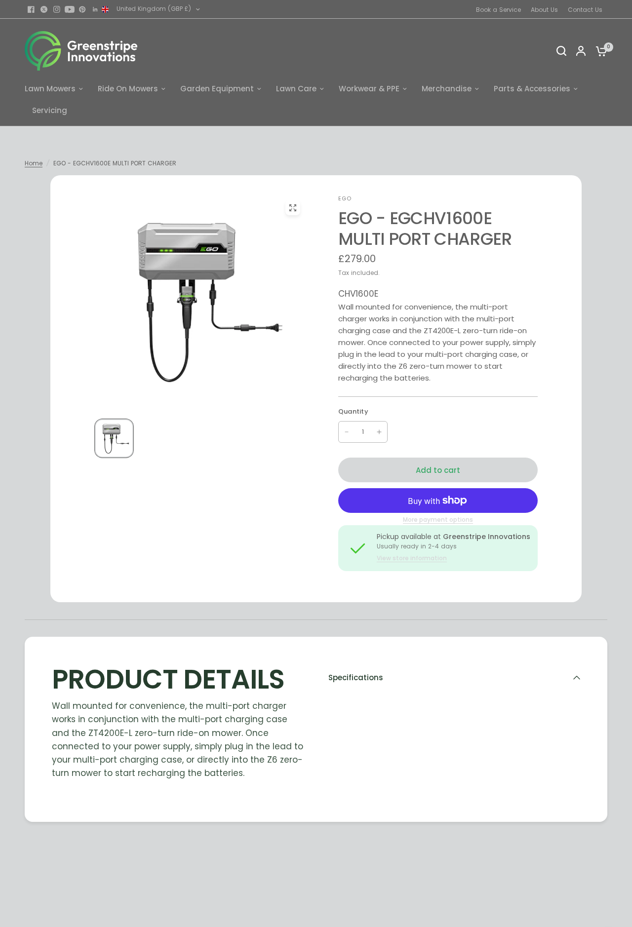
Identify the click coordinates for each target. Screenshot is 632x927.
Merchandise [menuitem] (447, 88)
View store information (412, 558)
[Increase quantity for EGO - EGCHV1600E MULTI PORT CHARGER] (379, 432)
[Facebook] (31, 9)
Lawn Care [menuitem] (296, 88)
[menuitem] (501, 9)
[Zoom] (292, 207)
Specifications (355, 677)
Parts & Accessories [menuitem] (532, 88)
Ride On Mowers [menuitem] (128, 88)
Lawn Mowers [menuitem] (50, 88)
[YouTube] (69, 9)
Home (33, 163)
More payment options (438, 520)
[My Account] (581, 51)
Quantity (353, 411)
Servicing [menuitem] (49, 110)
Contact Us (585, 9)
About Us (544, 9)
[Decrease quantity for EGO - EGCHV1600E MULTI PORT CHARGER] (347, 432)
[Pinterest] (82, 9)
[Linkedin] (95, 9)
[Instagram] (56, 9)
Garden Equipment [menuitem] (217, 88)
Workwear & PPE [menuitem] (369, 88)
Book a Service (498, 9)
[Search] (561, 51)
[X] (44, 9)
